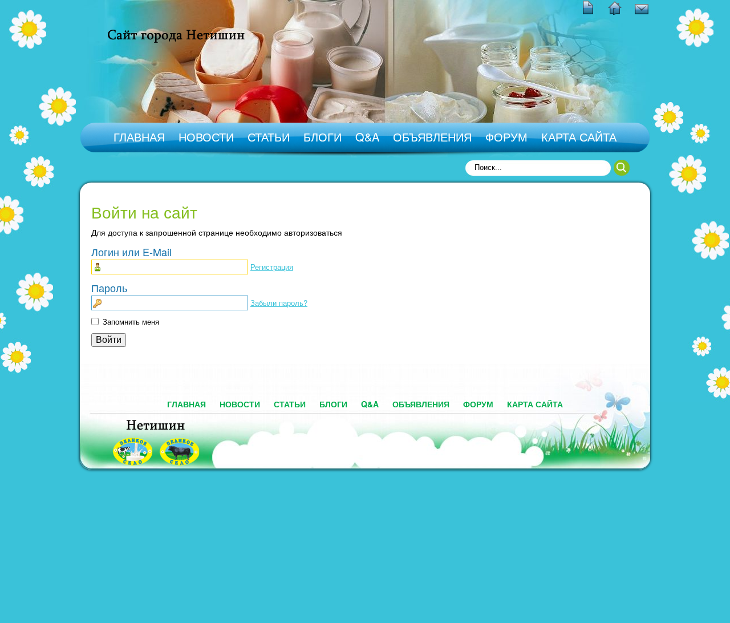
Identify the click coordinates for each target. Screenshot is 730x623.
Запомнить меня (131, 321)
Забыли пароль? (278, 302)
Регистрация (271, 266)
